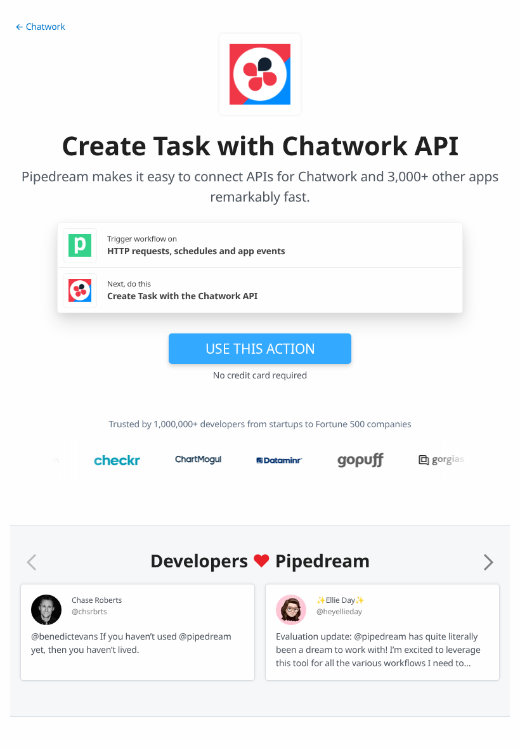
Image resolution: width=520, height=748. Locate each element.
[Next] (488, 562)
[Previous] (31, 562)
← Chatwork (40, 27)
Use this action (260, 349)
